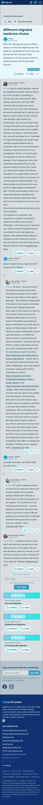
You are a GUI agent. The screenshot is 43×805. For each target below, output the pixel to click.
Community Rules (22, 777)
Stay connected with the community (20, 667)
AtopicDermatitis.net (11, 747)
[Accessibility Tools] (31, 2)
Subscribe (34, 673)
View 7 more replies (20, 574)
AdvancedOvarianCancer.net (15, 734)
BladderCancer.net (10, 758)
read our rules (18, 583)
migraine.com (31, 246)
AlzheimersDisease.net (12, 741)
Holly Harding (15, 281)
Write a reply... (11, 579)
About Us (6, 771)
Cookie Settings (8, 777)
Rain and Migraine (13, 603)
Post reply (21, 587)
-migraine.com (17, 448)
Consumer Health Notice (11, 774)
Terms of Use (19, 680)
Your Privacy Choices (31, 774)
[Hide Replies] (4, 275)
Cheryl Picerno (13, 83)
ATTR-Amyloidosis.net (12, 751)
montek (10, 38)
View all (7, 765)
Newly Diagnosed (33, 69)
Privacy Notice (7, 680)
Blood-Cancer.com (10, 761)
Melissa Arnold (13, 535)
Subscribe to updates (25, 21)
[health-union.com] (11, 702)
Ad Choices (35, 777)
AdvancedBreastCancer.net (14, 730)
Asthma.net (7, 744)
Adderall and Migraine (15, 624)
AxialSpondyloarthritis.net (14, 754)
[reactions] (26, 451)
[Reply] (32, 451)
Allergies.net (8, 737)
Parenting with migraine (16, 645)
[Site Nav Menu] (40, 2)
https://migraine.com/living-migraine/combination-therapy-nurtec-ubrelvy (20, 379)
